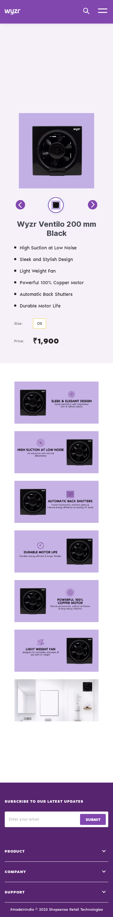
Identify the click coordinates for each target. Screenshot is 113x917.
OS (39, 323)
